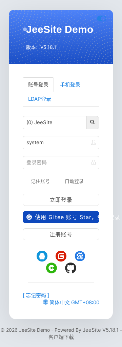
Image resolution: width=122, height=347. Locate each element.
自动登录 (73, 181)
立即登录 (61, 199)
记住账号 (39, 181)
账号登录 (38, 84)
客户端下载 (61, 337)
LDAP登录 (39, 99)
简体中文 (59, 302)
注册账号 (61, 234)
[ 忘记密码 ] (36, 295)
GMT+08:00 (85, 302)
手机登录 (70, 84)
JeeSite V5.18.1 (101, 330)
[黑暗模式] (101, 18)
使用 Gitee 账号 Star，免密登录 (66, 217)
